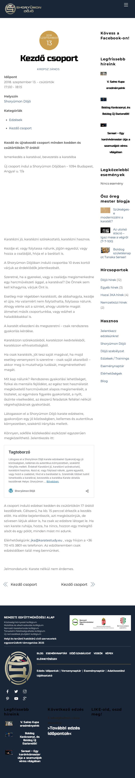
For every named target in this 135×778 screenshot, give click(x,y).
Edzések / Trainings (115, 358)
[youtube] (16, 698)
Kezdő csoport (49, 58)
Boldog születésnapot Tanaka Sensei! (116, 253)
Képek (109, 653)
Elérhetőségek (111, 373)
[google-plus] (24, 698)
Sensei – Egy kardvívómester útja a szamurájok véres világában (30, 756)
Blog (104, 381)
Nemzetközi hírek (114, 302)
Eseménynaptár (112, 366)
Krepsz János (48, 69)
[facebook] (7, 691)
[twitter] (16, 691)
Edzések (15, 120)
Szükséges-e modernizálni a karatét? (115, 215)
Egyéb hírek (109, 287)
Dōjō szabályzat (112, 351)
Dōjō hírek (108, 280)
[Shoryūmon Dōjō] (23, 13)
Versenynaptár (71, 670)
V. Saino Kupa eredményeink (29, 723)
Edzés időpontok (48, 670)
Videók (98, 653)
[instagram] (24, 691)
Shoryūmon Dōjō (17, 101)
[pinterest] (7, 698)
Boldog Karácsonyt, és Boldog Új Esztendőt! (30, 738)
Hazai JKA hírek (112, 295)
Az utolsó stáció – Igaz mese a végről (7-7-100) (114, 235)
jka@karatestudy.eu (46, 540)
